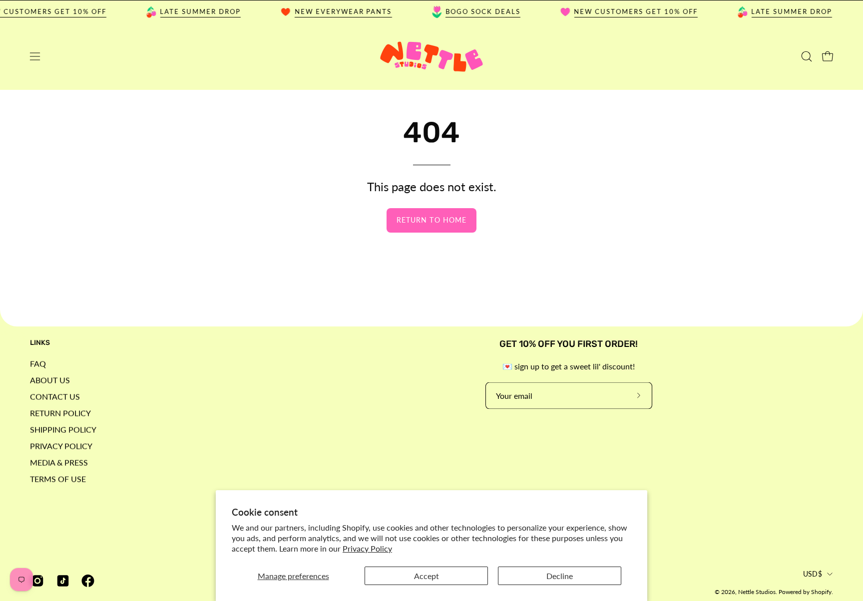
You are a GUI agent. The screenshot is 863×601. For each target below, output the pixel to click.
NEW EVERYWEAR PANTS (337, 11)
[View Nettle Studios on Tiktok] (61, 581)
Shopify (821, 592)
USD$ (812, 574)
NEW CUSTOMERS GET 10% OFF (630, 11)
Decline (559, 576)
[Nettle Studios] (431, 56)
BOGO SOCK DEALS (476, 11)
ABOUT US (50, 379)
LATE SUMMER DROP (194, 11)
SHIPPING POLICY (63, 429)
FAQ (38, 363)
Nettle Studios (757, 592)
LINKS (40, 342)
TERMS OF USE (58, 478)
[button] (806, 56)
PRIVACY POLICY (61, 445)
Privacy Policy (367, 548)
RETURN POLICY (60, 412)
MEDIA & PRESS (59, 462)
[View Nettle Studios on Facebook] (86, 581)
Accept (426, 576)
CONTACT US (55, 396)
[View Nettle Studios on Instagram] (36, 581)
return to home (431, 220)
